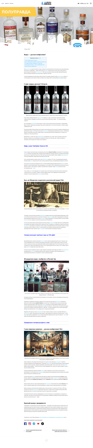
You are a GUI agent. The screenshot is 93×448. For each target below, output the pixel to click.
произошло (58, 301)
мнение (28, 69)
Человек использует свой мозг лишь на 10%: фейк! (39, 235)
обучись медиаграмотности (58, 417)
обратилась (45, 130)
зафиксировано (41, 136)
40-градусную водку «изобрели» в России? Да (33, 63)
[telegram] (78, 3)
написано (26, 219)
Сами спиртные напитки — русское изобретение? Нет (34, 64)
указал (32, 251)
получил (39, 173)
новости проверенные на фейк (45, 417)
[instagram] (80, 3)
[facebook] (82, 3)
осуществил (48, 383)
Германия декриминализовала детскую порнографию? (34, 431)
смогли (42, 370)
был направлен (42, 228)
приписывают (42, 215)
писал (25, 153)
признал (63, 163)
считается (52, 222)
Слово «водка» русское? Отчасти (31, 60)
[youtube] (84, 3)
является (28, 246)
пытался (42, 241)
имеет (66, 364)
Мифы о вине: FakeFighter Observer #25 (36, 146)
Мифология (50, 216)
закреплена (39, 311)
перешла (44, 304)
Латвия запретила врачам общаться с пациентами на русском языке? (59, 431)
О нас (2, 3)
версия (48, 363)
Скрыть (39, 58)
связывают (55, 377)
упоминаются (58, 361)
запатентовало (27, 313)
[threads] (88, 3)
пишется (46, 70)
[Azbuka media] (46, 4)
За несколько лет (65, 249)
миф (64, 314)
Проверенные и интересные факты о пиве (37, 322)
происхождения (60, 76)
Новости (7, 3)
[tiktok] (86, 3)
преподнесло (35, 389)
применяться (45, 159)
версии (33, 376)
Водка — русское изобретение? (35, 55)
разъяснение (34, 123)
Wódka (56, 166)
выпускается (42, 218)
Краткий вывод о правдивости (30, 66)
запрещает (41, 372)
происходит (39, 117)
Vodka (34, 168)
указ (31, 160)
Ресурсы (11, 3)
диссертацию (26, 225)
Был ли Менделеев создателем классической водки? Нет (35, 61)
